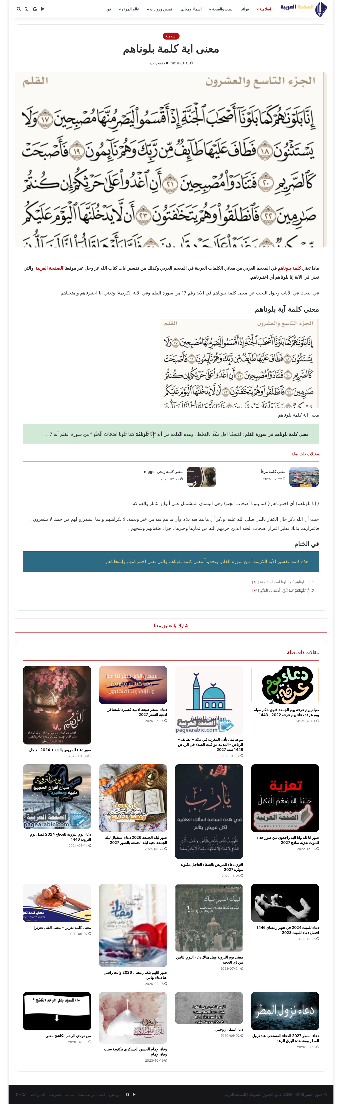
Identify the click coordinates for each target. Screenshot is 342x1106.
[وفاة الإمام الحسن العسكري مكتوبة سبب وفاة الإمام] (133, 1017)
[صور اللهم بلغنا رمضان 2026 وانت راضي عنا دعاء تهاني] (133, 925)
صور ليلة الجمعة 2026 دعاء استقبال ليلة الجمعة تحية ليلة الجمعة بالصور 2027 (136, 840)
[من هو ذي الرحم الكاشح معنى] (57, 1011)
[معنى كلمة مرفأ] (304, 477)
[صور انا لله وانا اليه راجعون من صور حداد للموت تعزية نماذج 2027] (285, 798)
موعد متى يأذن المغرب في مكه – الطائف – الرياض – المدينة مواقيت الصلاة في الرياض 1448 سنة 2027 (210, 744)
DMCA (21, 1094)
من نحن (115, 1094)
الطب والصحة (223, 9)
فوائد (245, 9)
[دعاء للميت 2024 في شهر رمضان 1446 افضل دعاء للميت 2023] (285, 903)
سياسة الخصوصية (62, 1094)
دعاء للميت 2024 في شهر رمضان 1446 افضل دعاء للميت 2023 (287, 930)
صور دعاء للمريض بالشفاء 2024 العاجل (60, 749)
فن (108, 9)
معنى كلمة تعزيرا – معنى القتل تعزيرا (62, 927)
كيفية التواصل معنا (91, 1094)
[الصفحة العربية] (304, 9)
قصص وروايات (161, 9)
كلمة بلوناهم (289, 268)
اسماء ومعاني (191, 9)
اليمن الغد (37, 1094)
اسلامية (265, 9)
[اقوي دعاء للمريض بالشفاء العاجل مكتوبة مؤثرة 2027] (209, 811)
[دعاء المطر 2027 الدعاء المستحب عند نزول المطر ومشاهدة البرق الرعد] (285, 1011)
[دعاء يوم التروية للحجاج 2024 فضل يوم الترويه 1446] (57, 796)
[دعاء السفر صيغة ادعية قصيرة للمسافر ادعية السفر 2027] (133, 685)
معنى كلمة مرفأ (273, 471)
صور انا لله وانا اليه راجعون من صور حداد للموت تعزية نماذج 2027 (288, 840)
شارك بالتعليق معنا (171, 625)
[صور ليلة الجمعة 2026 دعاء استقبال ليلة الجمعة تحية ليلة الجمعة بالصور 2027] (133, 798)
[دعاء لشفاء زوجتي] (209, 1008)
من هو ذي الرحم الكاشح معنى (68, 1035)
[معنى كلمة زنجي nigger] (201, 477)
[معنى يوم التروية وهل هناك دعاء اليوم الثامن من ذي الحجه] (209, 918)
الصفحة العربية (49, 268)
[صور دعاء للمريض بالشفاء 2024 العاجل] (57, 705)
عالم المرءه (130, 9)
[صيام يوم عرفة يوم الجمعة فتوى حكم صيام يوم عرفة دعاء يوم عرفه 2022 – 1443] (285, 685)
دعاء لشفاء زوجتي (229, 1029)
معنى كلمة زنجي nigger (163, 471)
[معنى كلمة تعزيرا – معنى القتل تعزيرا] (57, 903)
